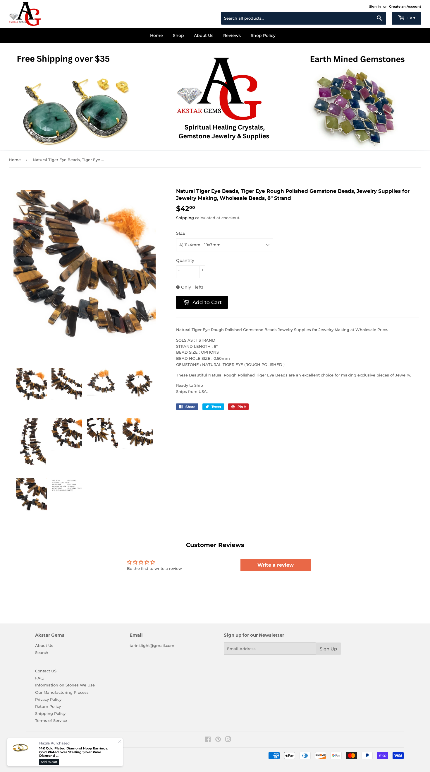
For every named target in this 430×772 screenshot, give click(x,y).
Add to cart (49, 762)
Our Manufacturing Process (62, 692)
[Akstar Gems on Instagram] (228, 740)
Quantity (185, 260)
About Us (203, 35)
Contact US (45, 671)
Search (41, 652)
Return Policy (48, 706)
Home (156, 35)
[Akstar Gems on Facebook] (208, 740)
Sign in (375, 6)
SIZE (180, 233)
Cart (410, 18)
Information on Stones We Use (65, 685)
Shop (178, 35)
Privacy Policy (48, 699)
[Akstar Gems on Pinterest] (218, 740)
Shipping (185, 217)
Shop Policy (263, 35)
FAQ (39, 678)
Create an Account (405, 6)
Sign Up (328, 649)
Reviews (232, 35)
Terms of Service (51, 720)
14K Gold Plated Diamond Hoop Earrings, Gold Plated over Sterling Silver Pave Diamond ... (73, 752)
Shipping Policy (50, 713)
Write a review (275, 565)
